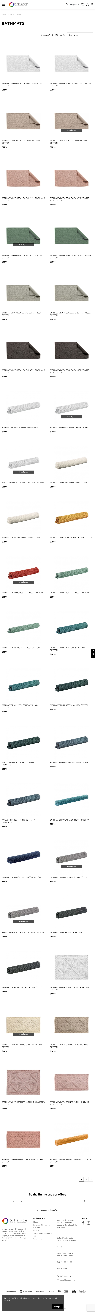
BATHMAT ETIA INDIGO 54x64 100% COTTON (69, 762)
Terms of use (54, 1210)
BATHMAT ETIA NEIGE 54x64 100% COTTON (20, 427)
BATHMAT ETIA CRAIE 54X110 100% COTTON (21, 538)
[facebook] (83, 1222)
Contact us (37, 1239)
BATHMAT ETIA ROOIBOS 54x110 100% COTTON (22, 593)
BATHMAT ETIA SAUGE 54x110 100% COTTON (69, 593)
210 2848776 (65, 1276)
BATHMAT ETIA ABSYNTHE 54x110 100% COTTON (71, 538)
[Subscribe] (83, 1201)
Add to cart (23, 96)
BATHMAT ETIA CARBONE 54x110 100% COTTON (22, 987)
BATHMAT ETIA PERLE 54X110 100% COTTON (69, 877)
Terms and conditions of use (43, 1234)
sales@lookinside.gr (68, 1280)
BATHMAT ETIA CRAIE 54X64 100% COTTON (68, 483)
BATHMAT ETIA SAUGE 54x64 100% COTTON (21, 648)
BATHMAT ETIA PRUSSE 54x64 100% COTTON (69, 705)
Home (35, 1222)
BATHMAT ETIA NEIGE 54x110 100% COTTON (69, 427)
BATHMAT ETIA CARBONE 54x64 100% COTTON (70, 932)
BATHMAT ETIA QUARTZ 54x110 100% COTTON (70, 820)
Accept (57, 1306)
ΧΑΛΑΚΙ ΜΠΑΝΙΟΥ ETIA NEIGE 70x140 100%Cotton (23, 483)
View (71, 153)
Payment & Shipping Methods (41, 1226)
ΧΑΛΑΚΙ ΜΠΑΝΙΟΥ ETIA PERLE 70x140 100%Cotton (23, 932)
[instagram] (88, 1223)
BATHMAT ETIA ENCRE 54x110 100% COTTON (21, 877)
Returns (36, 1230)
